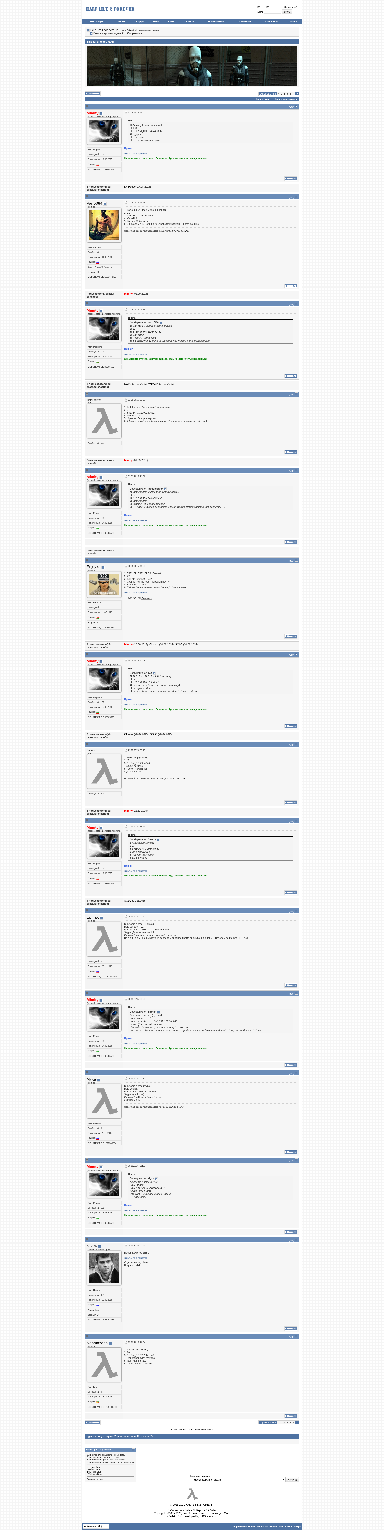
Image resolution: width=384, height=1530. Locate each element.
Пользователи (216, 21)
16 (292, 107)
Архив (288, 1526)
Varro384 (94, 203)
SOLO (127, 383)
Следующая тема (202, 1429)
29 (292, 1240)
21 (292, 561)
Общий (130, 30)
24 (292, 821)
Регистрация (96, 21)
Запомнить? (290, 7)
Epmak (93, 917)
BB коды (91, 1467)
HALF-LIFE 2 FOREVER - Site (267, 1526)
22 (292, 655)
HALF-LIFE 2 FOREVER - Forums (107, 30)
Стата (171, 21)
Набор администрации (147, 30)
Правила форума (95, 1479)
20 (292, 471)
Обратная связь (241, 1526)
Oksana (153, 644)
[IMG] (89, 1472)
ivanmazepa (97, 1343)
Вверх (297, 1526)
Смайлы (91, 1469)
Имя (258, 7)
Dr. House (130, 186)
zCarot (226, 1513)
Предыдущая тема (182, 1429)
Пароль (259, 12)
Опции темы (262, 99)
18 (292, 304)
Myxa (91, 1079)
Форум (140, 21)
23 (292, 745)
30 (292, 1337)
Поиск (293, 21)
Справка (189, 21)
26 (292, 994)
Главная (121, 21)
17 (292, 197)
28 (292, 1160)
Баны (156, 21)
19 (292, 394)
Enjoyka (94, 567)
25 (292, 911)
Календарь (245, 21)
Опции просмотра (285, 99)
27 (292, 1073)
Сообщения (271, 21)
